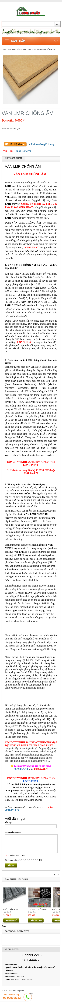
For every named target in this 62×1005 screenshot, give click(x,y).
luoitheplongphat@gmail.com (22, 979)
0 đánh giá (15, 128)
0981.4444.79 (23, 151)
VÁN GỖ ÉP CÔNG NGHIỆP (23, 49)
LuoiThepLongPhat (16, 990)
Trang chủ (6, 49)
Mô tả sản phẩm (13, 158)
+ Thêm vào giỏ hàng (41, 144)
